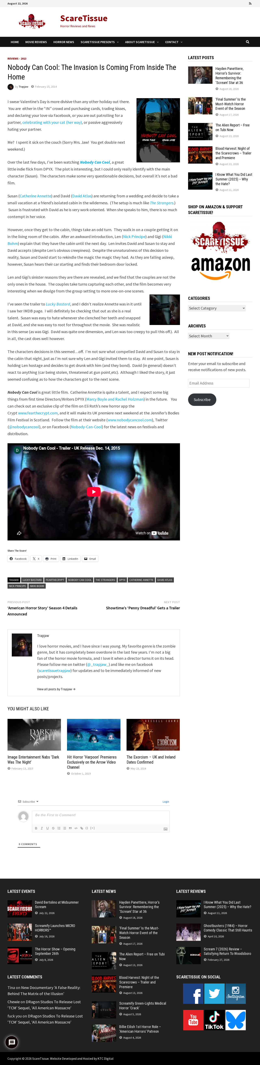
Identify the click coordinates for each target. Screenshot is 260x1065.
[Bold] (36, 828)
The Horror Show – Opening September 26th (55, 951)
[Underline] (47, 828)
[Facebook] (228, 2)
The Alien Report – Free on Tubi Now (233, 127)
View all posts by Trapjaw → (56, 689)
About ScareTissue (140, 42)
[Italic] (42, 828)
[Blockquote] (70, 828)
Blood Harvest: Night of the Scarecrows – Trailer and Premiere (233, 153)
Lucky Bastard (58, 303)
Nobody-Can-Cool (86, 426)
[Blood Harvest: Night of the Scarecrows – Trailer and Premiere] (200, 149)
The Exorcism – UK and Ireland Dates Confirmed (151, 760)
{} (87, 827)
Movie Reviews (36, 42)
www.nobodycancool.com (130, 419)
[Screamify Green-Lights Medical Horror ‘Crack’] (104, 1004)
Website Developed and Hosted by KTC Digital (82, 1058)
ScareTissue (84, 18)
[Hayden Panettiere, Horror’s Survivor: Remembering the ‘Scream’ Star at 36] (200, 69)
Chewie (14, 1001)
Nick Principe (134, 236)
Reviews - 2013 (17, 58)
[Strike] (53, 828)
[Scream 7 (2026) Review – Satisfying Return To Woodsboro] (188, 949)
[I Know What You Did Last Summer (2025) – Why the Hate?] (200, 175)
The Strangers (161, 202)
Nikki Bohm (37, 586)
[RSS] (250, 2)
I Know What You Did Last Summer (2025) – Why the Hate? (234, 179)
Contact (172, 42)
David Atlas (81, 195)
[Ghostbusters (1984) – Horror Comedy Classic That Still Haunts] (188, 926)
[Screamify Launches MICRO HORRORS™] (20, 926)
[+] (92, 827)
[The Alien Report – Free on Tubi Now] (200, 125)
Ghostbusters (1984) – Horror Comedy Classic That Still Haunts (228, 928)
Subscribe (202, 399)
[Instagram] (245, 2)
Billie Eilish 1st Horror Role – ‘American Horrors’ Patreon (140, 1029)
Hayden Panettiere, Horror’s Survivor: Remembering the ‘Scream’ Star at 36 (229, 75)
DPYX (122, 580)
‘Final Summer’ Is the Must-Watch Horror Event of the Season (231, 104)
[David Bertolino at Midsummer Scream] (20, 903)
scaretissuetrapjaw (54, 670)
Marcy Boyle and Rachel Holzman (115, 399)
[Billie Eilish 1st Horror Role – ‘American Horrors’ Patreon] (104, 1027)
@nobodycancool (24, 426)
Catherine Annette (35, 195)
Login (165, 801)
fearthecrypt (55, 580)
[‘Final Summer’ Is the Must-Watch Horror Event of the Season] (200, 100)
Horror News (63, 42)
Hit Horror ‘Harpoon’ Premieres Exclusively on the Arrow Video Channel (92, 762)
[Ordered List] (59, 828)
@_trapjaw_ (98, 664)
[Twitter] (239, 2)
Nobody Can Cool (95, 162)
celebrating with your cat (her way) (52, 122)
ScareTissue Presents (98, 42)
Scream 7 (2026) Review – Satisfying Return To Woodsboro (227, 951)
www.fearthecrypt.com (38, 412)
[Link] (81, 828)
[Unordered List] (64, 828)
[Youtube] (234, 2)
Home (15, 42)
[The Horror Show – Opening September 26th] (20, 949)
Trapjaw (23, 86)
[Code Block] (76, 828)
